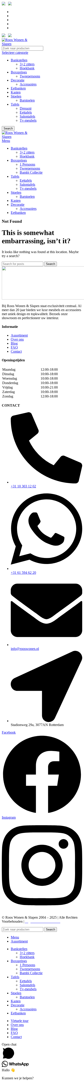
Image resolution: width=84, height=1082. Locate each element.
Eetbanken (18, 88)
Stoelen (16, 96)
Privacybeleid (71, 921)
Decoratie (17, 80)
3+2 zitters (27, 64)
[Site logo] (18, 44)
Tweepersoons (30, 76)
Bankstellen (19, 60)
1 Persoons (27, 164)
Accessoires (28, 84)
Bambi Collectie (31, 172)
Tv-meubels (28, 120)
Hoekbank (27, 68)
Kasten (16, 92)
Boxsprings (19, 72)
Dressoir (26, 108)
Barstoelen (27, 100)
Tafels (15, 104)
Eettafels (26, 112)
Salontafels (27, 116)
